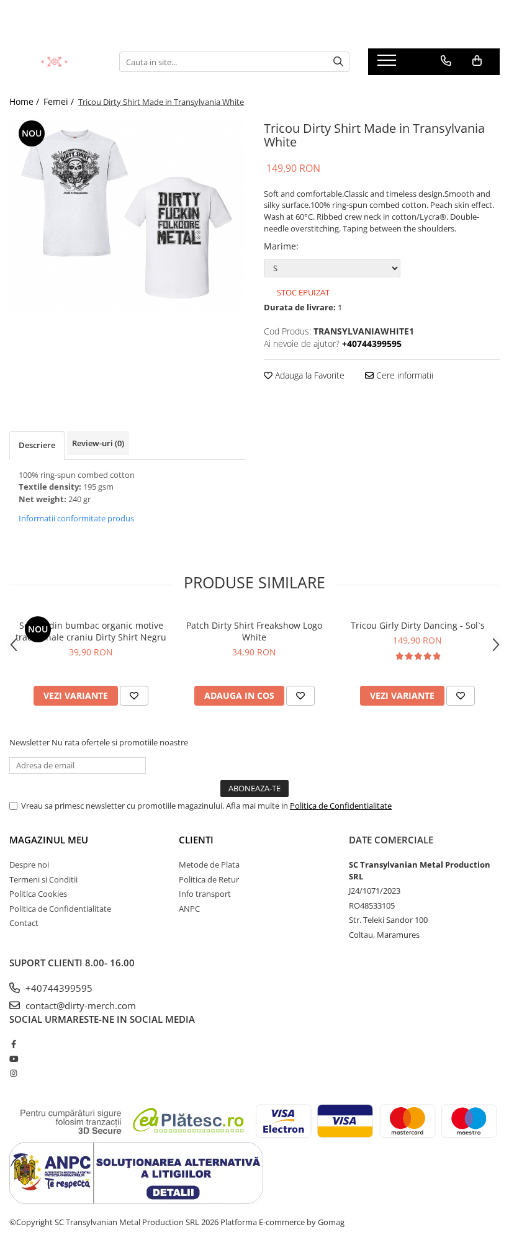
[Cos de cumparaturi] (477, 60)
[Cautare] (338, 62)
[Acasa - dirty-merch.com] (55, 62)
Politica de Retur (209, 879)
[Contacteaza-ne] (446, 60)
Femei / (59, 101)
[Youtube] (13, 1058)
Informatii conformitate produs (76, 518)
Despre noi (29, 864)
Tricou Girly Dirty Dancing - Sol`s (418, 625)
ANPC (189, 908)
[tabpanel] (127, 214)
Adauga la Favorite (309, 375)
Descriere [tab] (37, 445)
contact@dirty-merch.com (79, 1005)
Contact (23, 922)
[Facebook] (13, 1043)
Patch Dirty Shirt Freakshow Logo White (254, 631)
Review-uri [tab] (98, 443)
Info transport (205, 893)
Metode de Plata (209, 864)
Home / (25, 101)
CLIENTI (196, 839)
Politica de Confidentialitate (341, 805)
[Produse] (388, 64)
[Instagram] (13, 1073)
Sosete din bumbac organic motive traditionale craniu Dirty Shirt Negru (91, 631)
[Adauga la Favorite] (134, 696)
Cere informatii (403, 375)
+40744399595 (57, 988)
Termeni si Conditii (43, 879)
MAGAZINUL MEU (48, 839)
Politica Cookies (38, 893)
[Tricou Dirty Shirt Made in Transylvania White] (127, 214)
